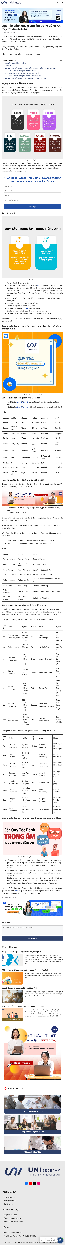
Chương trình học (9, 1201)
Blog (4, 897)
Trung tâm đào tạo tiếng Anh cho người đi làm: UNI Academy (32, 1242)
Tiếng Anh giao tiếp (10, 1215)
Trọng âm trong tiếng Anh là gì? (15, 63)
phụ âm (40, 285)
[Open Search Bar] (58, 2)
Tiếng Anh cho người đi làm (13, 1222)
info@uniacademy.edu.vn (12, 1232)
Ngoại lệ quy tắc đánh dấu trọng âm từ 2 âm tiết (23, 73)
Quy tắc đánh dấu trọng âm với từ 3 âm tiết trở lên (24, 76)
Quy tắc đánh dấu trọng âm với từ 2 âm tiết (21, 71)
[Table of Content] (61, 60)
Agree (25, 308)
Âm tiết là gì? (9, 66)
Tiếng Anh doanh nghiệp (12, 1218)
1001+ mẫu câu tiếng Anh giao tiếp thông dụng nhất (23, 1006)
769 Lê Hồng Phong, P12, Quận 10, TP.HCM (19, 1236)
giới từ (25, 407)
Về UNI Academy (9, 1197)
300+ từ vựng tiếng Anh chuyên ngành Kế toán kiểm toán (25, 970)
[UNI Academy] (11, 2)
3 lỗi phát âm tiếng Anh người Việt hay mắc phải (21, 952)
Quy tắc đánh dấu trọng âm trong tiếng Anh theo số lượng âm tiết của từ (30, 68)
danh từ (19, 402)
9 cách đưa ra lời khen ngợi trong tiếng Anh (19, 988)
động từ (19, 407)
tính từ (25, 402)
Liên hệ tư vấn (8, 1204)
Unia (16, 891)
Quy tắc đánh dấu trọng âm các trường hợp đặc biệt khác (25, 78)
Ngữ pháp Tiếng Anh (11, 897)
